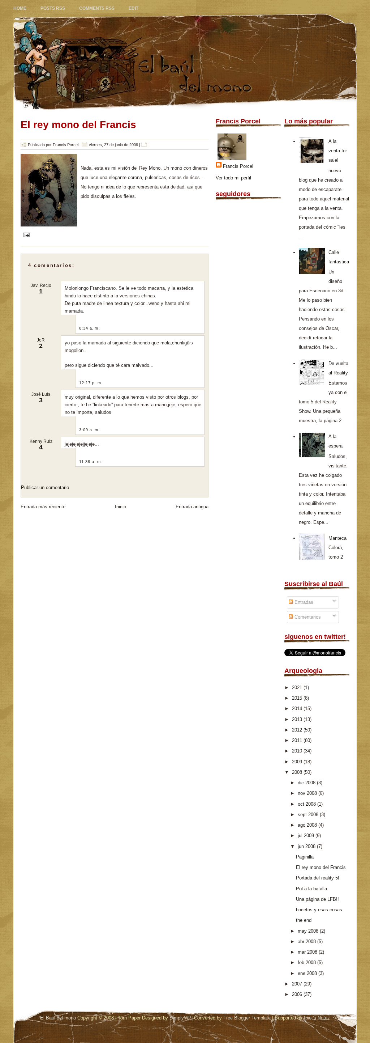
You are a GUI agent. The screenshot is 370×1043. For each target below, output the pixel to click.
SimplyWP (180, 1018)
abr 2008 (307, 941)
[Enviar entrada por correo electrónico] (25, 234)
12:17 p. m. (91, 383)
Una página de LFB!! (317, 899)
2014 (298, 708)
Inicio (120, 506)
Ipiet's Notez (317, 1018)
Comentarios (307, 617)
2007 (298, 984)
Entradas (303, 602)
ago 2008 (308, 825)
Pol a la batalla (311, 888)
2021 (298, 687)
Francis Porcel (238, 166)
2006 (298, 994)
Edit (133, 8)
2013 (298, 719)
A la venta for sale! (337, 151)
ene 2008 (308, 973)
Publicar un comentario (45, 487)
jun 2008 (307, 846)
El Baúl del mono (58, 1018)
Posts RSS (52, 8)
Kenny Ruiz (41, 441)
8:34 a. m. (89, 328)
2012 (298, 730)
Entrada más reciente (43, 506)
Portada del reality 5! (317, 878)
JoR (41, 340)
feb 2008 (307, 962)
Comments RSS (97, 8)
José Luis (40, 394)
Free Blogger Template (247, 1018)
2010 (298, 751)
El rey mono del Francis (78, 124)
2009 (298, 761)
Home (19, 8)
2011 (298, 740)
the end (303, 920)
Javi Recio (41, 285)
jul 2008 (306, 835)
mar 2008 (308, 952)
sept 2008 (309, 814)
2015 (298, 698)
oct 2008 (307, 804)
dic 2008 (307, 782)
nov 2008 (308, 793)
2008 (298, 772)
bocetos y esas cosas (319, 909)
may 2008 (309, 931)
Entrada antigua (192, 506)
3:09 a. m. (89, 430)
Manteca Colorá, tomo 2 (337, 547)
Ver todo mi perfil (233, 178)
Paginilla (305, 857)
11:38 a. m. (90, 461)
